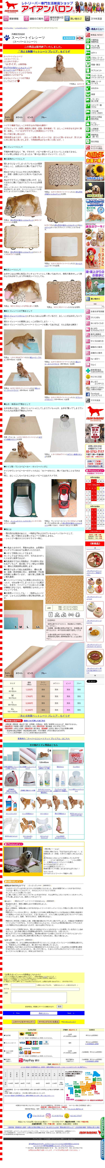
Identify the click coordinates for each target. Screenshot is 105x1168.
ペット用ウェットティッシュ (76, 790)
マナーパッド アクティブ (44, 837)
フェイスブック (38, 1116)
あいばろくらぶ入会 (52, 1127)
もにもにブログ (76, 1116)
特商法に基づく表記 (93, 1127)
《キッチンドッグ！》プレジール (94, 566)
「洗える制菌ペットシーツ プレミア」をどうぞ (44, 715)
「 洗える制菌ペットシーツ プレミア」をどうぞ (44, 51)
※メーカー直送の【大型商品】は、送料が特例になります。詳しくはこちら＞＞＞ (29, 1095)
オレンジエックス (11, 813)
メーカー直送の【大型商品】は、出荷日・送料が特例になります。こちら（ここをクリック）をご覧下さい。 (54, 1067)
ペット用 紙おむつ (27, 813)
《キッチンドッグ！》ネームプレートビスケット (94, 640)
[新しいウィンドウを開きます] (54, 21)
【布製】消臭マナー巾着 (27, 790)
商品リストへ (44, 1013)
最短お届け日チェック (67, 1127)
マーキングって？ (69, 1022)
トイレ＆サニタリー (21, 28)
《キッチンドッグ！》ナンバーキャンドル (94, 663)
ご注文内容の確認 (80, 1127)
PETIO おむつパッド (11, 836)
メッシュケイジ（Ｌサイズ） (21, 521)
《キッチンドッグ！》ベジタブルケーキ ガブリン (94, 590)
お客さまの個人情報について (36, 1127)
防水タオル (60, 766)
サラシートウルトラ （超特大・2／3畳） (44, 767)
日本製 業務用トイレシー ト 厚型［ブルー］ (11, 767)
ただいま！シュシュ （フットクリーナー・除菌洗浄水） (44, 790)
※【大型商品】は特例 (91, 1044)
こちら (45, 976)
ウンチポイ (76, 766)
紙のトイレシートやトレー (15, 316)
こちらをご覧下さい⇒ (76, 1109)
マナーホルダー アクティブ (27, 837)
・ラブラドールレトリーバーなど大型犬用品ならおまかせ (54, 1143)
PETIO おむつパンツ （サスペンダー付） (76, 814)
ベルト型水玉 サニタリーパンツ (60, 837)
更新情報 (11, 1127)
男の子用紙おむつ (60, 813)
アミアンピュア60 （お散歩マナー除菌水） (60, 790)
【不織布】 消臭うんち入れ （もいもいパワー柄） (11, 790)
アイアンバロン (8, 28)
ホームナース (9, 70)
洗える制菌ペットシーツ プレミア (27, 767)
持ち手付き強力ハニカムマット (16, 67)
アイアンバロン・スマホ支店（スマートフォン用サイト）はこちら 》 (54, 1139)
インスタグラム (57, 1116)
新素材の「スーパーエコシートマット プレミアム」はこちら (44, 738)
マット (54, 862)
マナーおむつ (44, 813)
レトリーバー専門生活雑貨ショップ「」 (54, 1146)
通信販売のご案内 (20, 1127)
